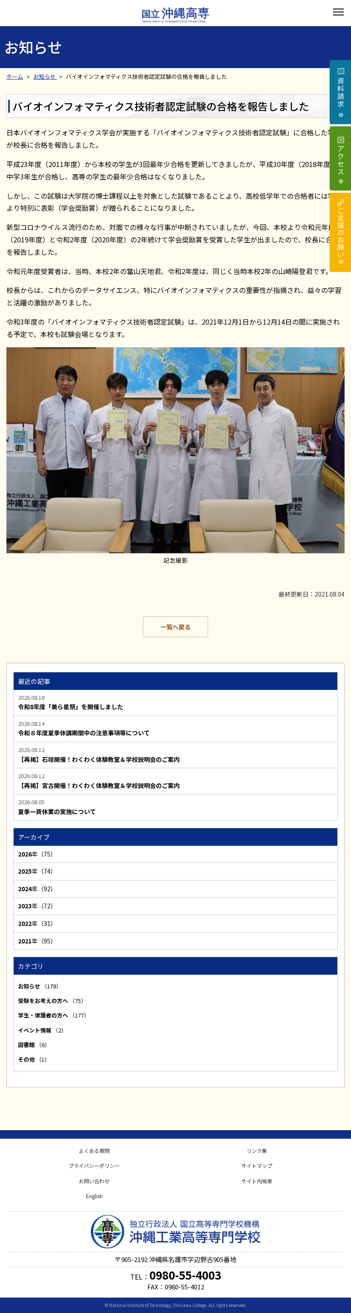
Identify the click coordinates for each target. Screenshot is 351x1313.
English (94, 1196)
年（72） (37, 905)
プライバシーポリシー (94, 1165)
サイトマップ (256, 1165)
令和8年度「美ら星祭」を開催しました (70, 707)
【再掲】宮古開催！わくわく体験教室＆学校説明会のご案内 (99, 786)
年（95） (37, 941)
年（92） (37, 888)
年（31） (37, 923)
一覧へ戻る (175, 626)
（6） (34, 1045)
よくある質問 (94, 1150)
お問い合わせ (94, 1181)
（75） (52, 1001)
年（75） (37, 854)
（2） (42, 1030)
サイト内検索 (256, 1181)
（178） (40, 986)
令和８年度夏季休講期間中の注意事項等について (84, 733)
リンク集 (257, 1150)
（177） (53, 1015)
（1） (34, 1059)
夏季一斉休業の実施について (57, 812)
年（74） (37, 871)
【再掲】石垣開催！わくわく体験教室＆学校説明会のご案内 (99, 759)
